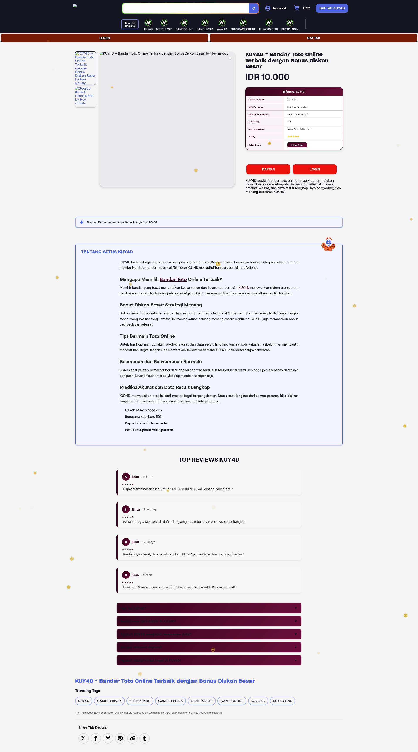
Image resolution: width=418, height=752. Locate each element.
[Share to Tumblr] (144, 738)
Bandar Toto (173, 279)
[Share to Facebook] (96, 738)
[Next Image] (231, 120)
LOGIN (104, 38)
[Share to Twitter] (83, 738)
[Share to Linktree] (108, 738)
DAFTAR (313, 38)
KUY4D (243, 287)
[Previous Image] (102, 120)
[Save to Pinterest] (120, 738)
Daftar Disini (297, 145)
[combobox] (185, 8)
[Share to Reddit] (132, 738)
